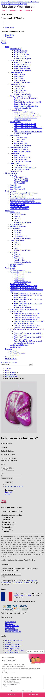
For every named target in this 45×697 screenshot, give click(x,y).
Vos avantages (10, 628)
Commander (9, 27)
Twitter (7, 494)
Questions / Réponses (12, 644)
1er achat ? (9, 642)
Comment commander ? (13, 646)
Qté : (2, 474)
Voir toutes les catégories (22, 58)
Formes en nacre (11, 376)
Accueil (3, 43)
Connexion (9, 37)
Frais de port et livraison (13, 640)
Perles (7, 370)
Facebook (8, 492)
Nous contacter (10, 622)
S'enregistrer (9, 35)
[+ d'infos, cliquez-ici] (15, 611)
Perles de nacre (10, 374)
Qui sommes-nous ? (12, 652)
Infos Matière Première (13, 632)
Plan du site (9, 624)
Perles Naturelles (11, 372)
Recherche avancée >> (9, 362)
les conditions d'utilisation (21, 583)
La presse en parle (11, 630)
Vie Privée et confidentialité (14, 650)
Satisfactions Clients (12, 626)
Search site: (5, 365)
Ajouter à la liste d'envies (13, 486)
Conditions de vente (12, 648)
